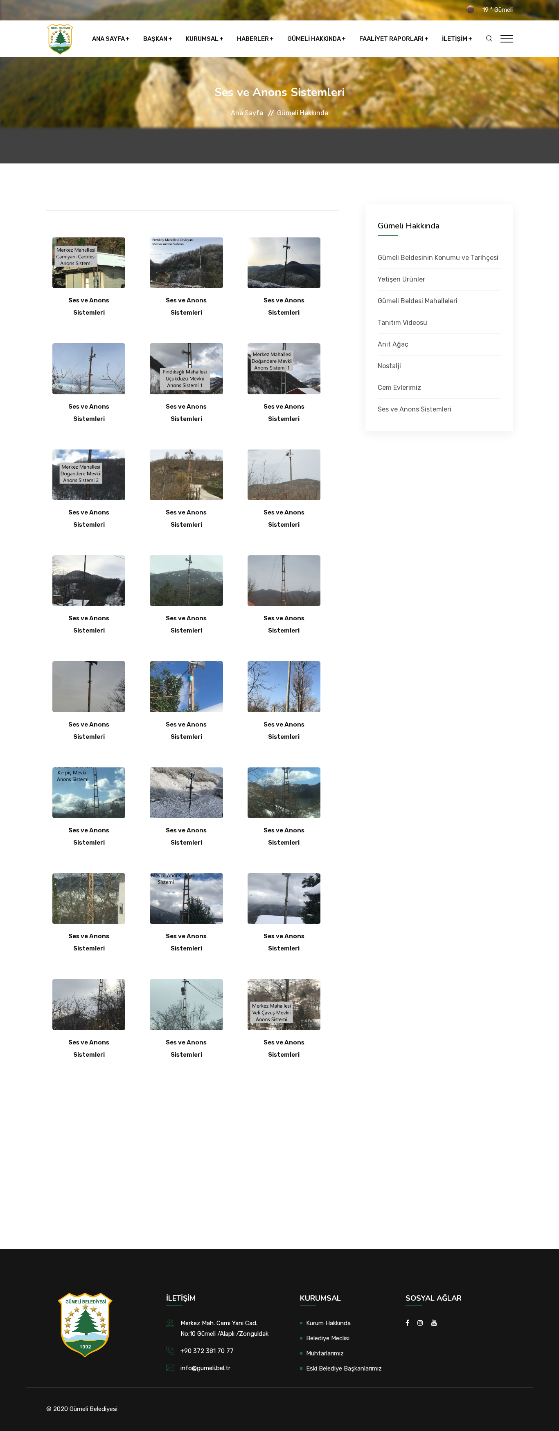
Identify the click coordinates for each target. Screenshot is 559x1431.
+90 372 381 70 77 (207, 1351)
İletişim (454, 38)
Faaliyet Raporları (391, 38)
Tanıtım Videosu (402, 322)
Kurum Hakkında (328, 1323)
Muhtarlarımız (325, 1353)
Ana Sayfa (108, 38)
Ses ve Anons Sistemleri (414, 409)
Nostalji (389, 366)
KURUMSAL (202, 38)
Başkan (155, 38)
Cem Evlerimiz (399, 387)
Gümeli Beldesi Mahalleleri (418, 301)
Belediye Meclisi (327, 1338)
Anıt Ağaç (393, 344)
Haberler (253, 38)
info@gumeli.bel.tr (205, 1368)
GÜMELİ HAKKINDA (314, 38)
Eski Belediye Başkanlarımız (344, 1368)
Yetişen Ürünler (401, 279)
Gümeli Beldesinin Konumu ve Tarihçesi (438, 258)
